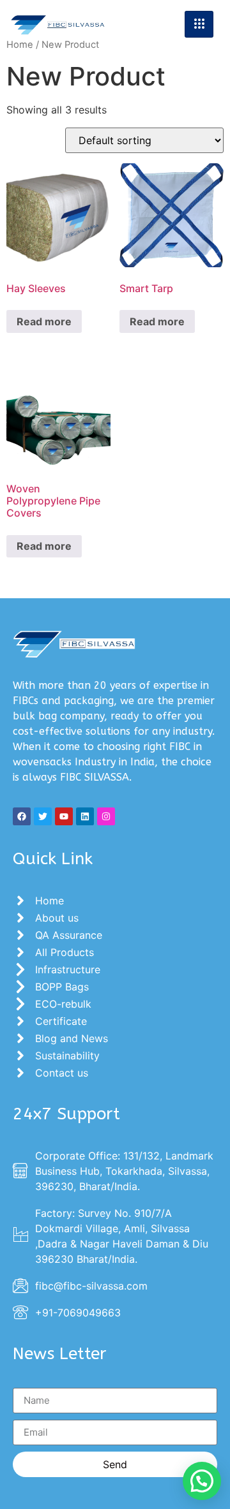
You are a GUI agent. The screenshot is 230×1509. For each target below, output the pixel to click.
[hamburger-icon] (199, 24)
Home (19, 44)
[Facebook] (22, 816)
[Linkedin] (85, 816)
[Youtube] (64, 816)
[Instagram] (106, 816)
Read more (44, 321)
